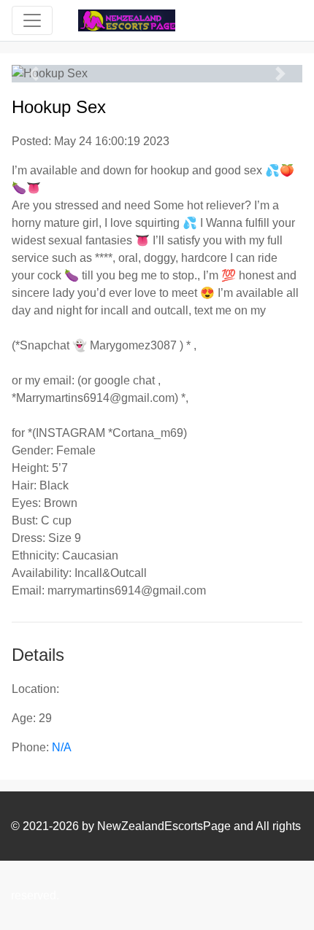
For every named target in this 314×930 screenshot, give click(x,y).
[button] (33, 73)
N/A (62, 747)
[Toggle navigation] (32, 20)
